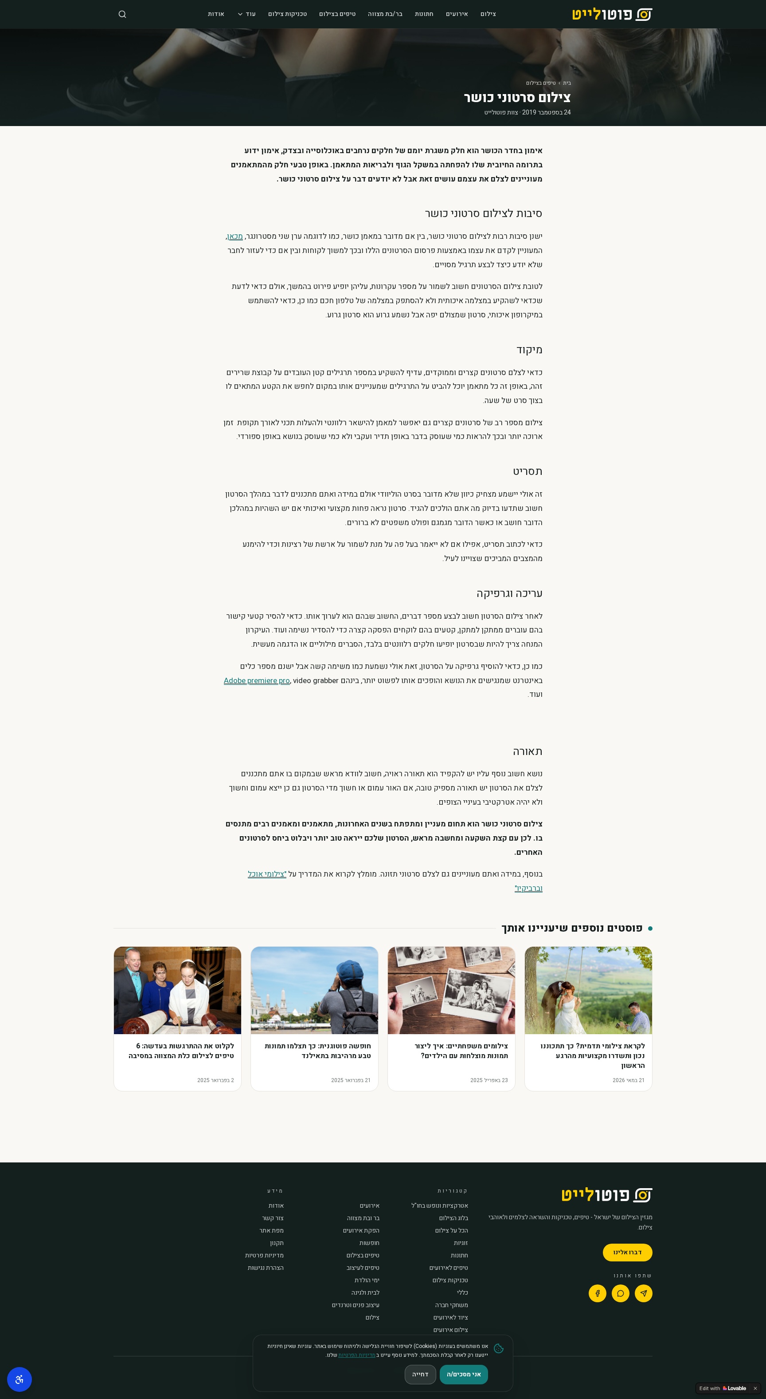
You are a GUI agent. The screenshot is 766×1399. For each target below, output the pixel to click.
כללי (462, 1292)
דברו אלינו (628, 1252)
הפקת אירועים (361, 1230)
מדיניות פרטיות (264, 1255)
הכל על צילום (451, 1230)
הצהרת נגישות (266, 1268)
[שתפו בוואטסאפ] (620, 1293)
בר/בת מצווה (385, 14)
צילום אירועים (451, 1330)
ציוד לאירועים (451, 1317)
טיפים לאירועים (449, 1268)
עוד (251, 14)
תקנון (277, 1243)
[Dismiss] (755, 1388)
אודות (216, 14)
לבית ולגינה (365, 1292)
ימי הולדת (367, 1280)
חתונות (424, 14)
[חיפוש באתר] (122, 14)
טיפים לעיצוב (363, 1268)
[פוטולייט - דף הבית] (613, 14)
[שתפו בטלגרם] (644, 1293)
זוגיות (461, 1243)
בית (567, 83)
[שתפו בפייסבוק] (597, 1293)
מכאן (235, 236)
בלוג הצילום (453, 1218)
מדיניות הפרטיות (356, 1355)
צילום (488, 14)
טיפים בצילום (337, 14)
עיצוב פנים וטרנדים (355, 1305)
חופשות (369, 1243)
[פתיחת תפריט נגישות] (19, 1379)
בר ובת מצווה (363, 1218)
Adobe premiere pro (257, 680)
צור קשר (273, 1218)
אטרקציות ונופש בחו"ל (439, 1205)
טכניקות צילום (287, 14)
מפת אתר (271, 1230)
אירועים (457, 14)
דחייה (420, 1374)
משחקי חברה (451, 1305)
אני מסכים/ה (464, 1374)
